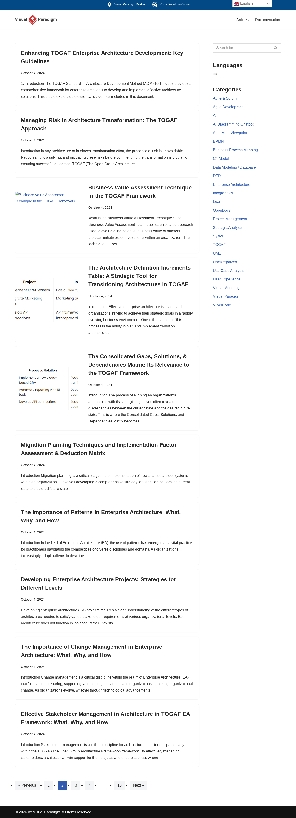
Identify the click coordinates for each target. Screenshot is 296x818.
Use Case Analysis (228, 271)
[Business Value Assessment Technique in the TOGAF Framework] (46, 215)
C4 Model (221, 158)
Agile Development (228, 107)
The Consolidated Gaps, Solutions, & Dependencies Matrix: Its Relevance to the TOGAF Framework (138, 364)
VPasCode (222, 305)
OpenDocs (222, 210)
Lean (217, 202)
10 (119, 785)
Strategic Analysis (227, 228)
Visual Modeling (226, 288)
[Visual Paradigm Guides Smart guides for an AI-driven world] (36, 20)
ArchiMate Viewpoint (230, 133)
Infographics (223, 193)
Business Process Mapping (235, 150)
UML (217, 253)
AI (214, 115)
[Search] (276, 48)
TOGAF (219, 245)
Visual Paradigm (226, 296)
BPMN (218, 141)
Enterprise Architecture (231, 184)
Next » (138, 785)
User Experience (226, 279)
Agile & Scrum (225, 98)
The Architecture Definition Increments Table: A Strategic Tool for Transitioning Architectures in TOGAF (139, 275)
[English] (215, 74)
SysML (218, 236)
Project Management (230, 219)
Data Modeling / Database (234, 167)
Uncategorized (225, 262)
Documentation (267, 20)
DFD (217, 176)
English (246, 3)
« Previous (27, 785)
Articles (242, 20)
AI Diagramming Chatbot (233, 124)
